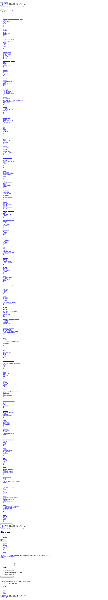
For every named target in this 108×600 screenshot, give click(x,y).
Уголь (4, 461)
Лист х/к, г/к (5, 121)
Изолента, (5, 337)
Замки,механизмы (7, 477)
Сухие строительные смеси (9, 493)
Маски (4, 394)
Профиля (5, 30)
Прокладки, (5, 268)
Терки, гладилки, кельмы (8, 211)
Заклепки (5, 202)
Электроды (5, 312)
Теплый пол (5, 321)
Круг (4, 350)
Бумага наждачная (7, 200)
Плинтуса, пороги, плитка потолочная (11, 494)
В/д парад (5, 57)
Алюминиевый (6, 131)
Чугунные (5, 280)
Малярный (5, 205)
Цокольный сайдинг (7, 251)
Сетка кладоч (6, 283)
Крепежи (5, 80)
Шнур (4, 354)
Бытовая (5, 384)
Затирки (4, 291)
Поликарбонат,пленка (7, 169)
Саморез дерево (6, 88)
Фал (4, 355)
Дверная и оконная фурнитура (9, 469)
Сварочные (5, 144)
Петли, (4, 478)
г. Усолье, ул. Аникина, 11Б (10, 574)
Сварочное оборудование (8, 433)
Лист (4, 128)
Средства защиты (6, 209)
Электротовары (6, 314)
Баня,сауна (5, 375)
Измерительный (6, 424)
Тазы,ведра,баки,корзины (8, 377)
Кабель (4, 316)
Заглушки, (5, 163)
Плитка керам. (6, 345)
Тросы (4, 276)
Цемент (4, 296)
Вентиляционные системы (8, 499)
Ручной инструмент (7, 199)
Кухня (4, 372)
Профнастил (5, 186)
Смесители (5, 263)
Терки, (4, 218)
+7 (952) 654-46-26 (4, 3)
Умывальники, (6, 240)
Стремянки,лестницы (7, 510)
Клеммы (5, 317)
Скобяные (5, 474)
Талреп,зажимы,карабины (8, 93)
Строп (4, 356)
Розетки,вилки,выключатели (9, 327)
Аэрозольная (5, 71)
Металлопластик (6, 140)
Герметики (5, 368)
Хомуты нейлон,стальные (8, 361)
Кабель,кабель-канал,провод (9, 332)
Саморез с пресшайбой (8, 91)
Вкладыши (5, 245)
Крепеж (4, 496)
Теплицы (5, 300)
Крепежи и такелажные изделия (10, 437)
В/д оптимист (6, 56)
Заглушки (5, 130)
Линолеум (5, 115)
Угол (4, 127)
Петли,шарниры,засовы (8, 472)
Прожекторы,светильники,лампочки (11, 319)
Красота (4, 380)
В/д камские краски (7, 54)
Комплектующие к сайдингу (9, 252)
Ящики (4, 385)
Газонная (5, 241)
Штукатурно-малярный (8, 412)
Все (4, 234)
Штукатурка (5, 298)
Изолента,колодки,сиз (7, 315)
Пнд (4, 264)
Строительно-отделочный (8, 426)
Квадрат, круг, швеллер (8, 120)
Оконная (5, 473)
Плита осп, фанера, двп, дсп (9, 511)
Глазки (4, 479)
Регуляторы (5, 236)
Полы (4, 293)
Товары (4, 467)
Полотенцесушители (7, 277)
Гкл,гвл (4, 26)
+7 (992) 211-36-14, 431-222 (6, 6)
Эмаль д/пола (6, 66)
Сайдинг (5, 250)
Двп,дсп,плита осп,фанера (8, 39)
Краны (4, 273)
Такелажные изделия (7, 492)
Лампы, (4, 338)
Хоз (4, 213)
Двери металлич (6, 33)
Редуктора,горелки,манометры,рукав (11, 484)
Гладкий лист (6, 181)
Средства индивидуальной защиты (10, 391)
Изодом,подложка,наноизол (9, 101)
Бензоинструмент (6, 422)
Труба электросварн (7, 123)
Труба (4, 126)
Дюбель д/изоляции (7, 83)
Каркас (4, 28)
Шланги (4, 231)
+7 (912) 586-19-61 (4, 4)
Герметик (5, 20)
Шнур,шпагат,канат (7, 352)
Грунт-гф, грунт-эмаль (8, 58)
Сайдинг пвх (6, 500)
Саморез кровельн (7, 89)
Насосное (5, 260)
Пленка (4, 171)
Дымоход (5, 183)
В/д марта (5, 55)
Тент (4, 462)
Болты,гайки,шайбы (7, 81)
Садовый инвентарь (7, 208)
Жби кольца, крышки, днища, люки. (10, 497)
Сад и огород (6, 224)
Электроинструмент (7, 214)
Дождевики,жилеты (7, 393)
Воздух (4, 16)
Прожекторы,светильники (8, 328)
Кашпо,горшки (6, 230)
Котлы (4, 141)
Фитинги (5, 146)
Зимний (4, 381)
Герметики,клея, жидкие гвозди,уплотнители (12, 363)
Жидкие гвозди (6, 21)
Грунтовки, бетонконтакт (8, 59)
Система (5, 259)
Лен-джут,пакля (6, 102)
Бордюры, (5, 307)
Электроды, (5, 486)
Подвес (4, 29)
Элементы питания (7, 323)
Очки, (4, 392)
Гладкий (5, 187)
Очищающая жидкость (8, 152)
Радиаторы (5, 142)
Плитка (4, 305)
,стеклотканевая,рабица (8, 285)
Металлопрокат (6, 118)
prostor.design (11, 597)
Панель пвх (5, 149)
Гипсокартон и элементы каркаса (10, 25)
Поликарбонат (6, 172)
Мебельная (5, 383)
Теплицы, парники (7, 398)
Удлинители (5, 322)
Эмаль (4, 76)
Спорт (4, 222)
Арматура (5, 119)
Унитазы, (5, 278)
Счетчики (5, 339)
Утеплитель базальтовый (8, 109)
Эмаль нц (5, 67)
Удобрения (5, 229)
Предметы (5, 382)
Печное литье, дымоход (8, 501)
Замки (4, 43)
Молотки (5, 206)
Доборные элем (6, 137)
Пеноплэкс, (5, 110)
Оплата (4, 518)
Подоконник (5, 167)
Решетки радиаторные (7, 197)
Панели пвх (5, 509)
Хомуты (4, 452)
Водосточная (5, 190)
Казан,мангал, (6, 464)
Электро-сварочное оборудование (10, 311)
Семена (4, 226)
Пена (4, 153)
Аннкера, (5, 97)
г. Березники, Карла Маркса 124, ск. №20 (13, 572)
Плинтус (5, 160)
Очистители (5, 155)
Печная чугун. (6, 343)
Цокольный (5, 253)
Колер (4, 62)
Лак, (4, 75)
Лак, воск (5, 63)
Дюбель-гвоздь (6, 84)
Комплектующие (6, 254)
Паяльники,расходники (8, 333)
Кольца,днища (6, 49)
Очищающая (5, 154)
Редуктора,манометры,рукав (9, 487)
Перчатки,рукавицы (7, 207)
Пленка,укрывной (7, 174)
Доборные (5, 139)
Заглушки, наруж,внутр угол (9, 161)
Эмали (4, 403)
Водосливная (6, 281)
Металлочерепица (7, 185)
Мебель (4, 386)
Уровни (4, 212)
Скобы (4, 44)
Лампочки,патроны (7, 329)
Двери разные (6, 34)
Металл (4, 184)
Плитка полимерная (7, 303)
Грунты (4, 243)
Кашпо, (4, 387)
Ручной (4, 413)
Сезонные (5, 516)
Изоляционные (6, 112)
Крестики (5, 418)
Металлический (6, 191)
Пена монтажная (6, 151)
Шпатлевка (5, 297)
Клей (4, 74)
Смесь (4, 294)
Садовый (5, 215)
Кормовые (5, 239)
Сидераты (5, 238)
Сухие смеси (5, 289)
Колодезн (5, 48)
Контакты (5, 521)
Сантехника (5, 258)
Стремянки (5, 287)
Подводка (5, 267)
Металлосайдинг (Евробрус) (9, 255)
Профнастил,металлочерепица (9, 178)
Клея (4, 22)
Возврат (4, 519)
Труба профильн (6, 122)
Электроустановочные (8, 330)
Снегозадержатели (7, 193)
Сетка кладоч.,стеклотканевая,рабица (11, 341)
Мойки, (4, 275)
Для (4, 248)
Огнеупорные (6, 111)
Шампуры (5, 459)
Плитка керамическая (7, 508)
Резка (4, 425)
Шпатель (5, 309)
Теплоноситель (6, 147)
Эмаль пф (5, 68)
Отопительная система (8, 135)
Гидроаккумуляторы (7, 262)
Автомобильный (6, 423)
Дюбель (4, 95)
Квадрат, (5, 129)
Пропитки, (5, 70)
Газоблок (5, 290)
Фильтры (5, 272)
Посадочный (5, 242)
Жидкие (4, 23)
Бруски (4, 505)
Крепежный (5, 429)
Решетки (5, 460)
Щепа (4, 458)
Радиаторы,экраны (7, 143)
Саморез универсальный (8, 92)
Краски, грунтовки (7, 52)
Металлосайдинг (6, 192)
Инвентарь (5, 203)
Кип (4, 269)
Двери (4, 32)
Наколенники (6, 396)
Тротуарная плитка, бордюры (9, 302)
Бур (4, 247)
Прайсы (4, 520)
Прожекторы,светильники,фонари (10, 331)
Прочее (4, 491)
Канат (4, 357)
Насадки (5, 431)
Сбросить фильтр (9, 576)
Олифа (4, 64)
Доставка (5, 517)
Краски (4, 404)
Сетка (4, 244)
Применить (3, 576)
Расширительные (6, 265)
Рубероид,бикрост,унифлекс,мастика (11, 105)
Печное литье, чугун (7, 158)
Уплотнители (6, 367)
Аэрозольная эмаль (7, 53)
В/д (3, 72)
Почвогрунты (6, 225)
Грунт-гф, (5, 78)
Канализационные (7, 261)
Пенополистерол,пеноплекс (9, 104)
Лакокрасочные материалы (8, 401)
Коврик (4, 465)
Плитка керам (6, 165)
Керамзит (5, 107)
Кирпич (4, 46)
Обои (4, 133)
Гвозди (4, 82)
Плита (4, 463)
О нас (4, 513)
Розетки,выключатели (7, 320)
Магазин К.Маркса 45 (9, 570)
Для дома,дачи (6, 370)
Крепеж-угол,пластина (8, 86)
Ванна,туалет (6, 373)
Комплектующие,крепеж (8, 173)
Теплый (4, 324)
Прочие (4, 488)
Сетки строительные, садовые (9, 507)
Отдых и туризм (6, 455)
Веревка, (5, 358)
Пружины (5, 476)
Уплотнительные (6, 270)
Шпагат (4, 353)
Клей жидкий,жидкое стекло (9, 61)
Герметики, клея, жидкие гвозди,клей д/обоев (12, 19)
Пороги (4, 176)
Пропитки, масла (6, 65)
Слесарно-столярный (7, 428)
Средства (5, 217)
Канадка (5, 35)
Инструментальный (7, 204)
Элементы (5, 325)
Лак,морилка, (6, 406)
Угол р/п (5, 124)
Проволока (5, 453)
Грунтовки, (5, 73)
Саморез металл (6, 90)
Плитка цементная (7, 304)
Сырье (4, 347)
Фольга (4, 113)
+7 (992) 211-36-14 (4, 596)
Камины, (5, 389)
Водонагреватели (6, 279)
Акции (4, 515)
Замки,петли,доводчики (8, 41)
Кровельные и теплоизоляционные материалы (13, 100)
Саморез (5, 94)
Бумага (4, 216)
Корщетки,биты (6, 417)
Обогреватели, (6, 336)
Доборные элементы (7, 182)
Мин (4, 103)
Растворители (6, 195)
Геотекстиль (5, 108)
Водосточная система (7, 179)
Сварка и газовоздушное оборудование (11, 481)
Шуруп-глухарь (6, 98)
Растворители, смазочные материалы (11, 506)
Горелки (4, 489)
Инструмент (5, 221)
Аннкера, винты (6, 14)
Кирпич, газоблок (7, 503)
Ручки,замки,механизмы (8, 471)
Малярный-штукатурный (8, 220)
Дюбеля (4, 85)
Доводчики (5, 42)
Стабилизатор (6, 334)
